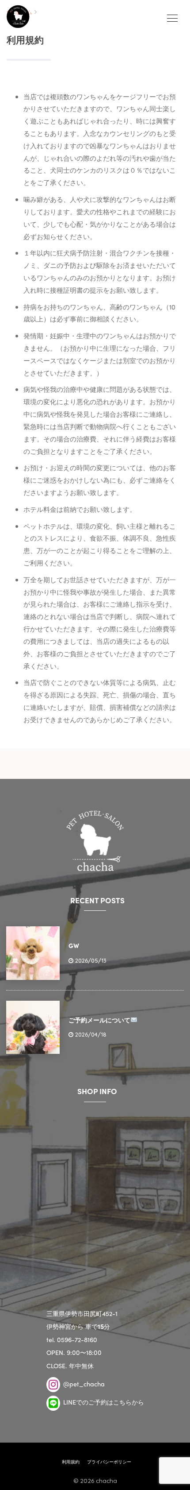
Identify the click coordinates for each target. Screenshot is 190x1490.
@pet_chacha (83, 1383)
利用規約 (71, 1462)
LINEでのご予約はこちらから (102, 1401)
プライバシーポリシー (109, 1462)
